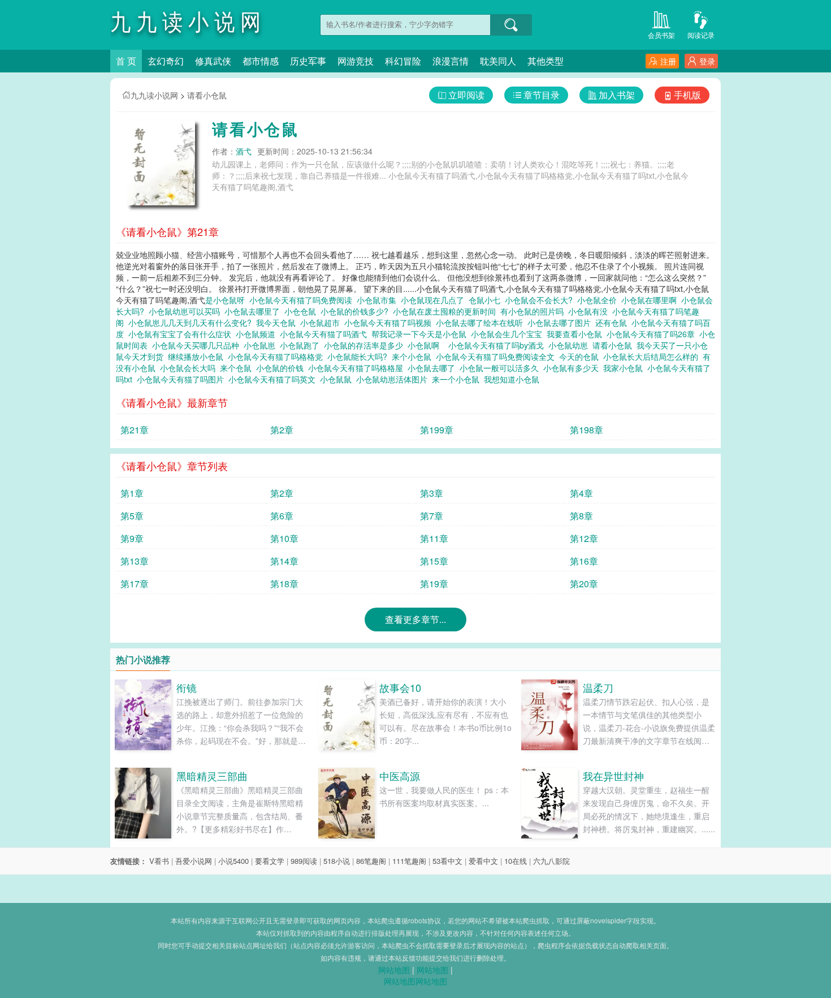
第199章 (436, 429)
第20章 (584, 583)
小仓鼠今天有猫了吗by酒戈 (498, 345)
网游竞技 (355, 60)
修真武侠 (213, 60)
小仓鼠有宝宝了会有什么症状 (182, 333)
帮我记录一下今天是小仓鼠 (421, 333)
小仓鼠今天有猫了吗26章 (653, 333)
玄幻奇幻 (166, 60)
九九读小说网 (154, 95)
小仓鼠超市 (322, 322)
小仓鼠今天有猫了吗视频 (390, 322)
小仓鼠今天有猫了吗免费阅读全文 (497, 356)
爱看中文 (483, 860)
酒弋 (244, 151)
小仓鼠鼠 (338, 379)
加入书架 (617, 94)
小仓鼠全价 (599, 300)
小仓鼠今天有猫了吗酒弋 (325, 333)
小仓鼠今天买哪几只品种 (198, 345)
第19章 (434, 583)
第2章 (281, 429)
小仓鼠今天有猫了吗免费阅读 (303, 300)
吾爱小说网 (193, 860)
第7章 (431, 515)
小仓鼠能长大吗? (359, 356)
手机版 (687, 94)
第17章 (134, 583)
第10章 (284, 538)
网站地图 (394, 969)
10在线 (515, 860)
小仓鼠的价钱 (282, 367)
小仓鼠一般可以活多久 (501, 367)
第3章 (431, 493)
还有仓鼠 (613, 322)
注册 (668, 61)
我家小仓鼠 (625, 367)
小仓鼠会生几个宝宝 (509, 333)
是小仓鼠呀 (227, 300)
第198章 (586, 429)
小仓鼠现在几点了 (435, 300)
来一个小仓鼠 (458, 379)
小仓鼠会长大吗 (190, 367)
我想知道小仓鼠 (514, 379)
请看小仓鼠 (207, 95)
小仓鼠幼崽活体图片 (394, 379)
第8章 (581, 515)
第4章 (581, 493)
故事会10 (400, 687)
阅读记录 (701, 35)
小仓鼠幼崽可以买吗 (186, 311)
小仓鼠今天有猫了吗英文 (274, 379)
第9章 (132, 538)
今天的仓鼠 (581, 356)
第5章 (132, 515)
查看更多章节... (415, 619)
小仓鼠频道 (258, 333)
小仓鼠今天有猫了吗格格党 (277, 356)
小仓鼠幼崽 (570, 345)
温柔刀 (598, 687)
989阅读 (304, 860)
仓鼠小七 (487, 300)
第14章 (284, 560)
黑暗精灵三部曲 (212, 775)
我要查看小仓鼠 (577, 333)
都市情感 (261, 60)
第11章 (434, 538)
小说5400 (233, 860)
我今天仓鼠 (278, 322)
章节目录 (541, 94)
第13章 (134, 560)
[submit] (511, 25)
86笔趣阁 (371, 860)
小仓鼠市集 (379, 300)
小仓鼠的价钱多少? (357, 311)
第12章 (584, 538)
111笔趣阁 (409, 860)
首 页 (126, 60)
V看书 (159, 860)
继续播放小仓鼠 (198, 356)
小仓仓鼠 (302, 311)
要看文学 (269, 860)
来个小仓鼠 (414, 356)
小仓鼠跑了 (302, 345)
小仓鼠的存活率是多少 (366, 345)
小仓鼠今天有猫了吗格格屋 (358, 367)
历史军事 (308, 60)
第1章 (132, 493)
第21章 (134, 429)
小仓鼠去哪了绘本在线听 (481, 322)
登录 (707, 61)
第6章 (281, 515)
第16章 (584, 560)
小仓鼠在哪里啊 (651, 300)
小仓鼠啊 (426, 345)
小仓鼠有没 (590, 311)
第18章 (284, 583)
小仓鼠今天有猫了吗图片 (182, 379)
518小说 (336, 860)
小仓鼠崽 (262, 345)
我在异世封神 (613, 775)
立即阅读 (466, 94)
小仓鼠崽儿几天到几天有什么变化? (192, 322)
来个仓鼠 (238, 367)
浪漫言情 (450, 60)
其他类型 (545, 60)
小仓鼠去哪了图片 (561, 322)
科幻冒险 (403, 60)
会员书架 (661, 35)
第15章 (434, 560)
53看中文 (447, 860)
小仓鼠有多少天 (573, 367)
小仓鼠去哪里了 (254, 311)
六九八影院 (551, 860)
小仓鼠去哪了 (434, 367)
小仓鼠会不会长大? (541, 300)
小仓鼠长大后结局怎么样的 (653, 356)
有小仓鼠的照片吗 (534, 311)
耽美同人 (498, 60)
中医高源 (399, 775)
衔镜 (186, 687)
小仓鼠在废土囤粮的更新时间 (446, 311)
